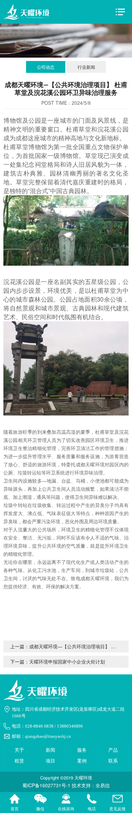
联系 (113, 761)
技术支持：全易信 (91, 785)
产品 (113, 750)
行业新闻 (86, 67)
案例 (82, 761)
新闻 (50, 750)
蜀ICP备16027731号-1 (46, 785)
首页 (14, 799)
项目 (50, 761)
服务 (82, 750)
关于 (19, 750)
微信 (40, 799)
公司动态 (45, 67)
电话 (92, 799)
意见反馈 (117, 799)
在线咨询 (66, 799)
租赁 (19, 761)
